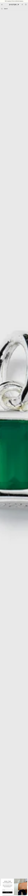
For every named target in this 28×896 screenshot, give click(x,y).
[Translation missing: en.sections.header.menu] (1, 4)
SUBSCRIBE (7, 892)
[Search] (2, 9)
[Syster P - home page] (14, 4)
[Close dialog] (26, 880)
